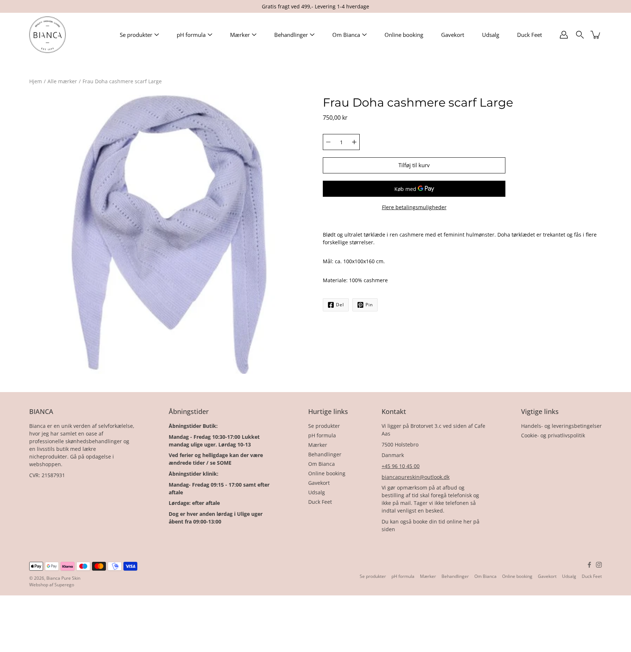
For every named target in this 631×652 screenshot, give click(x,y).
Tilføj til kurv (414, 165)
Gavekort (452, 34)
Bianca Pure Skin (63, 578)
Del (340, 305)
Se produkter (136, 34)
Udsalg (490, 34)
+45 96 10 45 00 (401, 466)
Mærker (240, 34)
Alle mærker (62, 81)
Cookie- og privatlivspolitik (553, 435)
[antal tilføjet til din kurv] (596, 35)
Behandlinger (291, 34)
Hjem (35, 81)
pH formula (191, 34)
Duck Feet (529, 34)
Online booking (404, 34)
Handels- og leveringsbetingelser (561, 425)
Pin (369, 305)
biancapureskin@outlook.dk (416, 476)
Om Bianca (346, 34)
